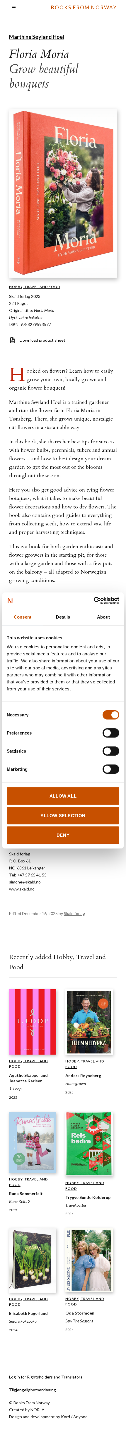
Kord (65, 1416)
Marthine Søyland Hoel (36, 37)
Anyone (80, 1416)
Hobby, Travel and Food (34, 286)
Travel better (75, 1205)
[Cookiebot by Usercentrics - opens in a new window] (93, 601)
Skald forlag (74, 913)
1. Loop (15, 1088)
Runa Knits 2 (19, 1201)
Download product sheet (42, 340)
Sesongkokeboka (23, 1321)
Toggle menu (13, 7)
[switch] (111, 733)
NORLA (37, 1409)
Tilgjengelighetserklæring (32, 1389)
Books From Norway (84, 7)
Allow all (63, 796)
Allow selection (63, 815)
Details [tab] (63, 616)
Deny (63, 835)
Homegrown (75, 1083)
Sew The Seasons (79, 1320)
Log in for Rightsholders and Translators (45, 1376)
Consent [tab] (22, 616)
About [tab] (103, 616)
